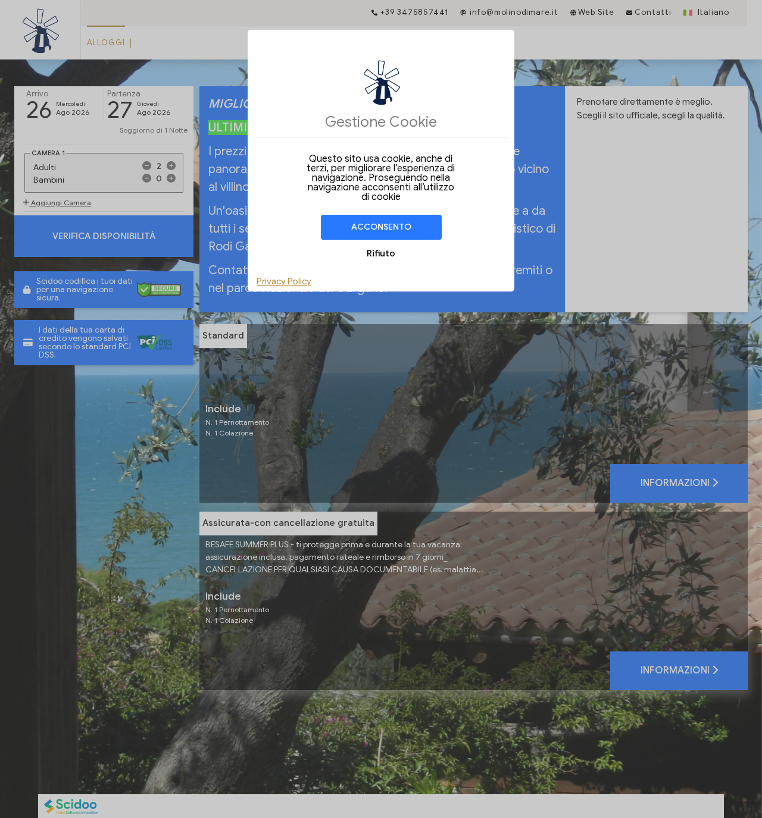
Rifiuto (381, 253)
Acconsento (381, 227)
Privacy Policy (284, 281)
